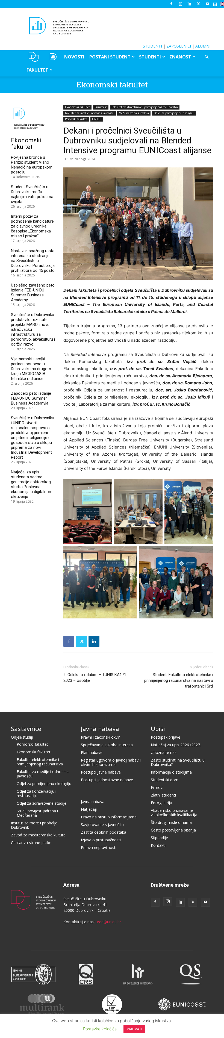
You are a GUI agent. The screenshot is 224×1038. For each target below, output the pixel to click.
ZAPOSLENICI (178, 46)
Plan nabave (91, 752)
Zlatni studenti (163, 795)
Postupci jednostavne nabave (107, 779)
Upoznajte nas (163, 752)
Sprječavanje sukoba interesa (107, 744)
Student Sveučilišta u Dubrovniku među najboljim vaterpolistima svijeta (32, 194)
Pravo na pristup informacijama (109, 816)
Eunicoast (101, 107)
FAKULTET (37, 70)
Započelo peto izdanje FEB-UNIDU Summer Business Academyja (31, 398)
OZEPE (52, 57)
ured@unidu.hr (108, 921)
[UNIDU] (112, 25)
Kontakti (158, 845)
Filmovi (157, 787)
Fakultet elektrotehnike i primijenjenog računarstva (144, 107)
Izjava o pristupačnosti (101, 839)
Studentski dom (164, 779)
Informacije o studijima (171, 772)
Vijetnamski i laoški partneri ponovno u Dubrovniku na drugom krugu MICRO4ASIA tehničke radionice (31, 368)
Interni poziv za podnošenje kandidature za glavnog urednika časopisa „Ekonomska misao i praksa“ (32, 226)
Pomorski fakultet (76, 119)
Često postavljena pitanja (173, 830)
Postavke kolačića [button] (100, 1028)
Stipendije (159, 837)
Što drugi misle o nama (171, 822)
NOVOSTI (74, 57)
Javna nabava (100, 728)
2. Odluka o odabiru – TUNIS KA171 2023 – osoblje (94, 677)
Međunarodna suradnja (134, 113)
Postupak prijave (165, 737)
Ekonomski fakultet (112, 84)
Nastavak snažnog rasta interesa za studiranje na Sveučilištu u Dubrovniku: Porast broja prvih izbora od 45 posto (33, 260)
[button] (206, 57)
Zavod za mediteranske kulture (38, 835)
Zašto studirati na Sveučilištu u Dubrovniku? (178, 762)
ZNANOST (180, 57)
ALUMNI (202, 46)
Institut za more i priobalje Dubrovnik (34, 825)
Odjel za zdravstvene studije (41, 803)
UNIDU (33, 57)
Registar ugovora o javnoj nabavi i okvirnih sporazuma (111, 762)
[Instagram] (180, 4)
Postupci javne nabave (101, 772)
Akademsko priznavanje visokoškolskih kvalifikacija (174, 812)
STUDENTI (152, 46)
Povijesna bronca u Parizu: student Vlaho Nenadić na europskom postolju (31, 165)
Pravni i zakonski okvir (100, 737)
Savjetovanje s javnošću (102, 824)
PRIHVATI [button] (134, 1029)
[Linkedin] (189, 4)
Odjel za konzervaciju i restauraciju (36, 793)
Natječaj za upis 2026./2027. (176, 744)
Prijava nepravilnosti (98, 847)
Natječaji (89, 809)
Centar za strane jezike (31, 842)
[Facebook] (171, 4)
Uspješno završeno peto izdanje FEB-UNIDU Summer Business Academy (33, 292)
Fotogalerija (161, 802)
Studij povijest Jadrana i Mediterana (37, 813)
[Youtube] (207, 4)
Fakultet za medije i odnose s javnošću (89, 113)
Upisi (158, 728)
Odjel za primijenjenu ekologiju (174, 113)
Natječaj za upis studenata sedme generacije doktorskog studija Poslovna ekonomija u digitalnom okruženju (31, 484)
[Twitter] (198, 4)
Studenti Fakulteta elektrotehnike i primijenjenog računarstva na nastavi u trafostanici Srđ (178, 680)
